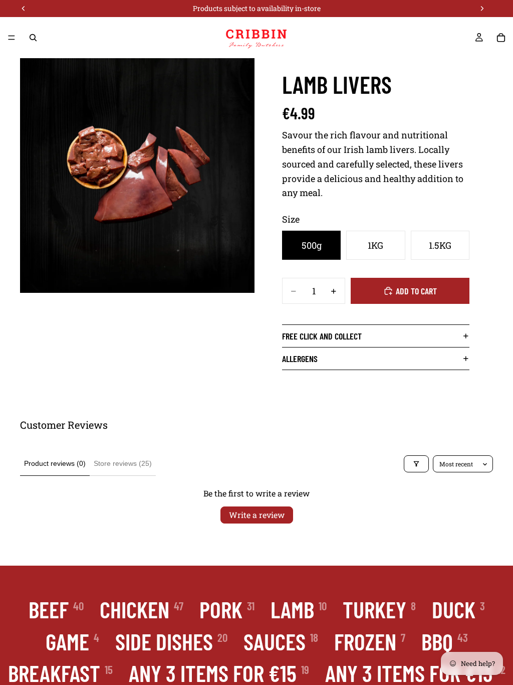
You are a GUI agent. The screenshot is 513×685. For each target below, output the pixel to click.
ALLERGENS (300, 358)
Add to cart (416, 290)
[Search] (33, 38)
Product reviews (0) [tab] (55, 463)
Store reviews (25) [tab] (123, 463)
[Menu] (11, 37)
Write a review (257, 514)
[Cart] (501, 38)
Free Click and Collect (322, 335)
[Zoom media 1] (137, 175)
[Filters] (416, 463)
